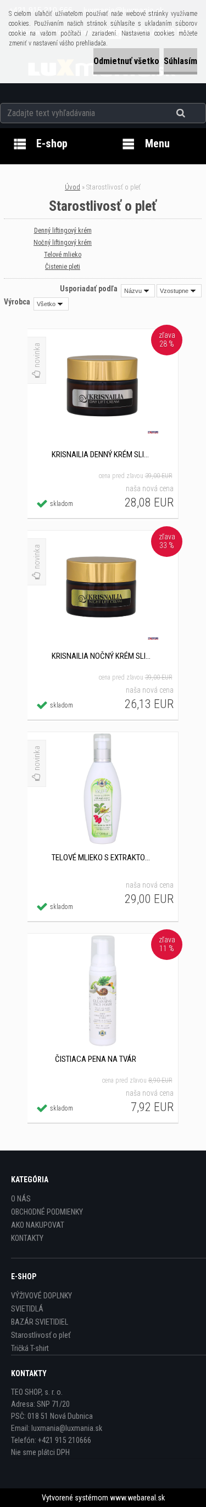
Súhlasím (180, 61)
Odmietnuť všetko (126, 61)
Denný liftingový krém (63, 230)
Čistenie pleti (62, 267)
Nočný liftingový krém (63, 242)
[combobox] (138, 290)
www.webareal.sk (137, 1497)
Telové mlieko (62, 254)
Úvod (72, 187)
